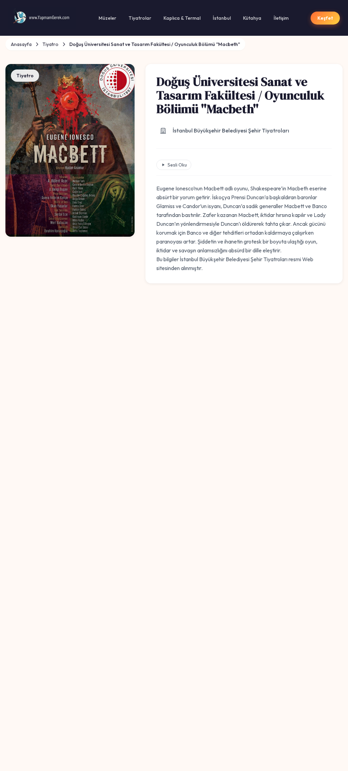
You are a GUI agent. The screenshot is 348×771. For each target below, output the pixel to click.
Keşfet (325, 18)
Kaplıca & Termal (182, 18)
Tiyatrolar (139, 18)
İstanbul (222, 18)
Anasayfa (21, 44)
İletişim (281, 18)
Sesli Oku (177, 165)
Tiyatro (50, 44)
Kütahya (252, 18)
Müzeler (107, 18)
